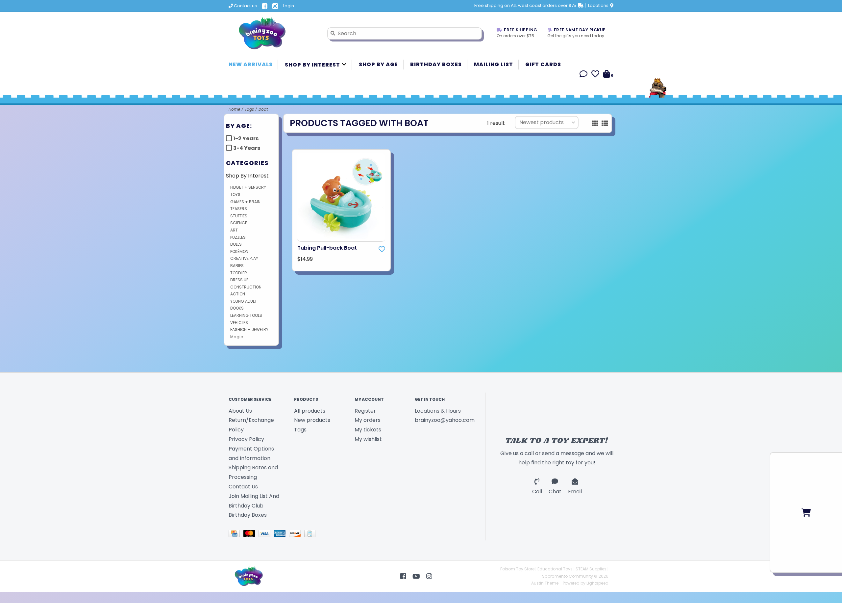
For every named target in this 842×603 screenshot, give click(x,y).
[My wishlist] (595, 75)
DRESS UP (239, 280)
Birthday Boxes (436, 64)
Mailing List (493, 64)
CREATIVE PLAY (244, 258)
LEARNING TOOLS (246, 315)
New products (312, 420)
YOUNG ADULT (243, 301)
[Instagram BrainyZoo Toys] (429, 576)
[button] (583, 75)
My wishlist (368, 439)
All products (309, 411)
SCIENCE (238, 223)
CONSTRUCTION (245, 287)
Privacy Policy (246, 439)
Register (365, 411)
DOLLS (236, 244)
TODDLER (238, 273)
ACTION (237, 294)
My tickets (368, 429)
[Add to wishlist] (382, 249)
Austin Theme (544, 583)
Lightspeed (597, 583)
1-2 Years (246, 138)
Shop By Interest (313, 65)
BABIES (237, 265)
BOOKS (237, 308)
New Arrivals (251, 64)
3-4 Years (246, 148)
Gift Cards (543, 64)
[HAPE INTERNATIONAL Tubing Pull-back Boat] (341, 197)
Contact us (245, 6)
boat (263, 109)
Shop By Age (378, 64)
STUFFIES (238, 216)
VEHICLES (239, 322)
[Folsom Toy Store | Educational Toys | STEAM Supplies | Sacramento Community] (273, 33)
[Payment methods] (236, 535)
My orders (368, 420)
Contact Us (243, 486)
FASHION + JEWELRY (249, 329)
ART (234, 230)
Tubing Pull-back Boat (327, 248)
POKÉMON (239, 251)
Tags (249, 109)
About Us (240, 411)
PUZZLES (238, 237)
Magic (236, 337)
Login (288, 6)
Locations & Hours (438, 411)
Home (234, 109)
